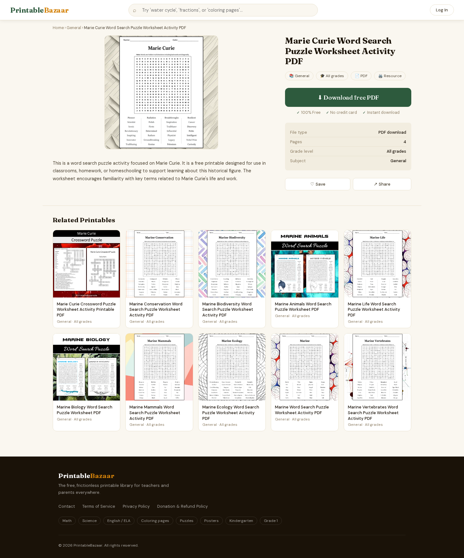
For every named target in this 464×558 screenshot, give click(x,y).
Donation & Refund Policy (182, 506)
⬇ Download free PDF (348, 97)
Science (89, 520)
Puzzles (186, 520)
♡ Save (317, 184)
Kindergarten (241, 520)
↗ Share (382, 184)
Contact (66, 506)
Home (58, 27)
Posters (211, 520)
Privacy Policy (136, 506)
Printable (39, 10)
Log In (442, 10)
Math (67, 520)
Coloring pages (155, 520)
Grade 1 (271, 520)
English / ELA (118, 520)
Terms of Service (98, 506)
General (74, 27)
